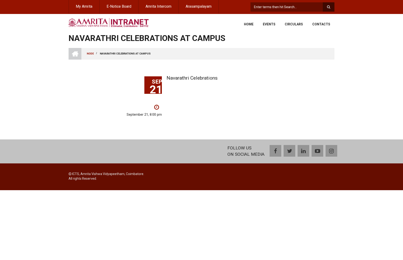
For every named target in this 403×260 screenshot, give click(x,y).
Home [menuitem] (249, 24)
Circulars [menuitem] (294, 24)
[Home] (109, 22)
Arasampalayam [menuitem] (199, 6)
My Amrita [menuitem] (84, 6)
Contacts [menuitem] (321, 24)
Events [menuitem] (269, 24)
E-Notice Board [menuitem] (119, 6)
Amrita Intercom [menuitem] (158, 6)
